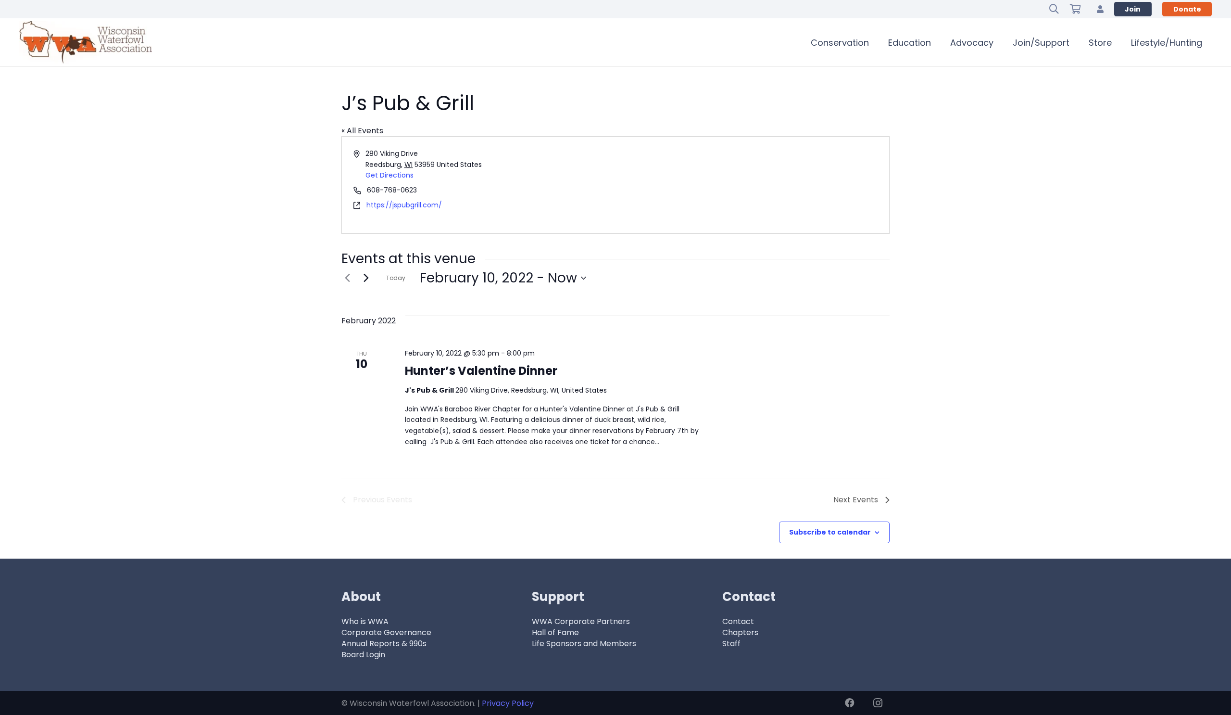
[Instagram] (878, 703)
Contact (738, 621)
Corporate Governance (386, 632)
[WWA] (85, 42)
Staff (731, 643)
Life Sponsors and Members (584, 643)
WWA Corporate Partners (581, 621)
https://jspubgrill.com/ (404, 205)
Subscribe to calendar (830, 532)
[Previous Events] (347, 278)
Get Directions (389, 175)
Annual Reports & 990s (384, 643)
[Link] (1100, 8)
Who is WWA (365, 621)
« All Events (362, 130)
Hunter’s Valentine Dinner (481, 371)
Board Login (363, 654)
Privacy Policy (508, 703)
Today (395, 278)
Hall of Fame (555, 632)
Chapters (740, 632)
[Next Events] (366, 278)
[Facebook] (850, 703)
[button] (1054, 9)
